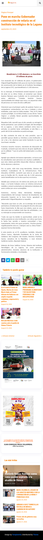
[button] (2, 3)
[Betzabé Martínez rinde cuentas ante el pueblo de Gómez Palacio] (10, 313)
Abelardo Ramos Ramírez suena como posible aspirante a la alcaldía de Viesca (21, 477)
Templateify (16, 535)
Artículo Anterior (8, 336)
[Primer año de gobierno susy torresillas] (9, 519)
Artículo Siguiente (34, 336)
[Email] (22, 260)
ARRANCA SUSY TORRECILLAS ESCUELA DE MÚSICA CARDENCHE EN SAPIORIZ (27, 506)
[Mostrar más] (27, 260)
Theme (35, 535)
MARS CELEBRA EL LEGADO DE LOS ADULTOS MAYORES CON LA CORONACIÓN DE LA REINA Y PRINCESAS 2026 (28, 493)
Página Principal (7, 12)
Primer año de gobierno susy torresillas (26, 518)
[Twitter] (8, 260)
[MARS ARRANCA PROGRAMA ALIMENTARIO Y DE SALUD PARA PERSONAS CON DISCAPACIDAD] (32, 280)
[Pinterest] (18, 260)
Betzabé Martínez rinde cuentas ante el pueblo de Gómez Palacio (10, 323)
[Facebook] (3, 260)
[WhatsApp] (13, 260)
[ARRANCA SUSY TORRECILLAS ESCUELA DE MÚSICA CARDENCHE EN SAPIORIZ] (9, 507)
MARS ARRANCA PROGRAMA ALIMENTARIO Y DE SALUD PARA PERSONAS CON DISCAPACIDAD (32, 292)
